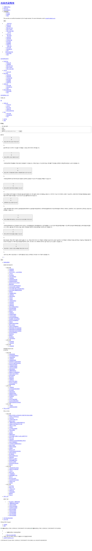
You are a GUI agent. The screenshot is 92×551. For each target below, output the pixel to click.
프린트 (5, 119)
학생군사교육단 (13, 458)
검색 (20, 131)
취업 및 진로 (9, 28)
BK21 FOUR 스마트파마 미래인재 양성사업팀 (20, 415)
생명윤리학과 (12, 393)
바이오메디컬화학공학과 (15, 290)
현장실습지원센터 (13, 463)
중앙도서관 (12, 449)
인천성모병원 (12, 512)
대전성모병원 (12, 515)
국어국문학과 (12, 276)
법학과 (11, 291)
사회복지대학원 (13, 366)
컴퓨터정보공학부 (13, 323)
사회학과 (11, 294)
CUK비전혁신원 (13, 419)
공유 (4, 120)
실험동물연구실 (13, 475)
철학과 (11, 322)
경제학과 (11, 270)
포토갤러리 (9, 49)
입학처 (11, 448)
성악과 (11, 297)
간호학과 (11, 387)
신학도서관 (12, 489)
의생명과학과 (12, 314)
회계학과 (11, 337)
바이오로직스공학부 (14, 287)
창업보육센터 (12, 452)
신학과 (11, 405)
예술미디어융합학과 (14, 372)
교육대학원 (12, 357)
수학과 (11, 299)
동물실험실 (12, 434)
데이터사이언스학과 (14, 282)
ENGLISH (8, 53)
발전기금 (11, 437)
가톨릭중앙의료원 (13, 503)
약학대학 (11, 305)
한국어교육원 (12, 461)
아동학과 (11, 303)
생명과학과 (12, 369)
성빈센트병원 (12, 513)
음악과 (11, 311)
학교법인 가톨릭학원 (14, 501)
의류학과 (11, 312)
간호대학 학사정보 (14, 467)
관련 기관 (5, 496)
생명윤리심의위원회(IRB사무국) (17, 440)
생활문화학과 (12, 370)
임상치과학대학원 (13, 401)
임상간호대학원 (13, 399)
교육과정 (8, 37)
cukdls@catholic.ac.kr (8, 537)
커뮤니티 (9, 46)
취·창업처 (11, 454)
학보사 (11, 464)
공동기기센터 (12, 425)
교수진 (9, 32)
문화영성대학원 (13, 364)
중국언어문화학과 (13, 320)
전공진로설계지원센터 (15, 451)
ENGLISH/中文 (9, 52)
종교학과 (11, 376)
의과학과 (11, 396)
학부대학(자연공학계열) (15, 329)
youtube (5, 524)
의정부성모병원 (13, 507)
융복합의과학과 (13, 394)
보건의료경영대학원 (14, 388)
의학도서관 (12, 481)
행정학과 (11, 334)
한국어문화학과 (13, 332)
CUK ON (11, 418)
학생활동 (8, 43)
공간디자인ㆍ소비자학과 (15, 272)
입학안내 (8, 44)
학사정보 (8, 41)
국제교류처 (12, 430)
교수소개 (8, 34)
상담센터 (11, 439)
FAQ (7, 50)
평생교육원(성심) (13, 455)
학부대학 (11, 457)
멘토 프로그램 (10, 31)
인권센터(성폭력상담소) (15, 443)
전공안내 (9, 23)
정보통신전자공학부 (14, 319)
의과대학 (11, 341)
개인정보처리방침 (8, 518)
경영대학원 (12, 354)
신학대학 (11, 346)
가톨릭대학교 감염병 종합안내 (17, 422)
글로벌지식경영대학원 (15, 361)
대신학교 (11, 486)
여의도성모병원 (13, 506)
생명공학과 (12, 296)
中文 (7, 54)
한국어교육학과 (13, 382)
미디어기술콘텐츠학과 (15, 285)
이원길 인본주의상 (14, 416)
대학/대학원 (6, 262)
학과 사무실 (9, 29)
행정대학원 (12, 384)
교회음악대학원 (13, 407)
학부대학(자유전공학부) (15, 331)
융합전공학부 (12, 309)
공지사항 (8, 47)
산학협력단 (12, 473)
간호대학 (11, 343)
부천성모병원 (12, 509)
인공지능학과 (12, 315)
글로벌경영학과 (13, 281)
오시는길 (5, 519)
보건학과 (11, 390)
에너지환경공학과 (13, 306)
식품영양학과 (12, 300)
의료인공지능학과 (13, 373)
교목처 (11, 427)
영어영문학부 (12, 308)
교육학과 (11, 358)
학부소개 (8, 25)
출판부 (11, 493)
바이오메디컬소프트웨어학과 (16, 288)
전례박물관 (12, 492)
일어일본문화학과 (13, 317)
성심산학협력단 (13, 442)
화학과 (11, 335)
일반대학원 (12, 375)
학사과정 (9, 35)
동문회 (11, 433)
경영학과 (11, 269)
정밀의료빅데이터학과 (15, 402)
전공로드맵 (9, 40)
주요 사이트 (6, 408)
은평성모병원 (12, 510)
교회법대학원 (12, 360)
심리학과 (11, 302)
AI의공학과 (12, 338)
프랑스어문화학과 (13, 326)
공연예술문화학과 (13, 355)
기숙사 (11, 431)
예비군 (11, 476)
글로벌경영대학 (13, 279)
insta (4, 525)
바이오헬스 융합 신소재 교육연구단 (18, 436)
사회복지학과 (12, 293)
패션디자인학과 (13, 381)
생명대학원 (12, 391)
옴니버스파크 (12, 478)
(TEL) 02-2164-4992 (11, 535)
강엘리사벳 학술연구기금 (15, 424)
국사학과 (11, 275)
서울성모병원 (12, 504)
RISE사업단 (12, 421)
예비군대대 (12, 445)
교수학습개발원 (13, 428)
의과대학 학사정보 (14, 479)
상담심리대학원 (13, 367)
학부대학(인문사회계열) (15, 328)
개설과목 (8, 38)
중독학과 (11, 378)
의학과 (11, 397)
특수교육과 (12, 325)
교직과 (11, 273)
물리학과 (11, 284)
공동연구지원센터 (13, 469)
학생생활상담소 (13, 460)
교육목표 (8, 26)
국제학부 (11, 278)
